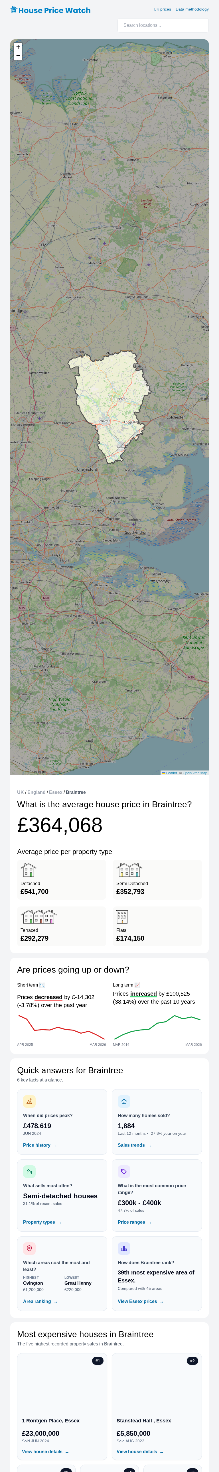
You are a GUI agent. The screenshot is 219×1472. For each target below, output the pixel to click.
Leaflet (171, 772)
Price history (40, 1145)
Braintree (76, 792)
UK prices (162, 9)
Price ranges (135, 1222)
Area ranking (40, 1301)
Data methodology (192, 9)
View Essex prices (141, 1301)
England (36, 792)
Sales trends (135, 1145)
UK (20, 792)
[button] (18, 47)
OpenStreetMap (195, 772)
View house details (45, 1451)
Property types (42, 1222)
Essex (55, 792)
